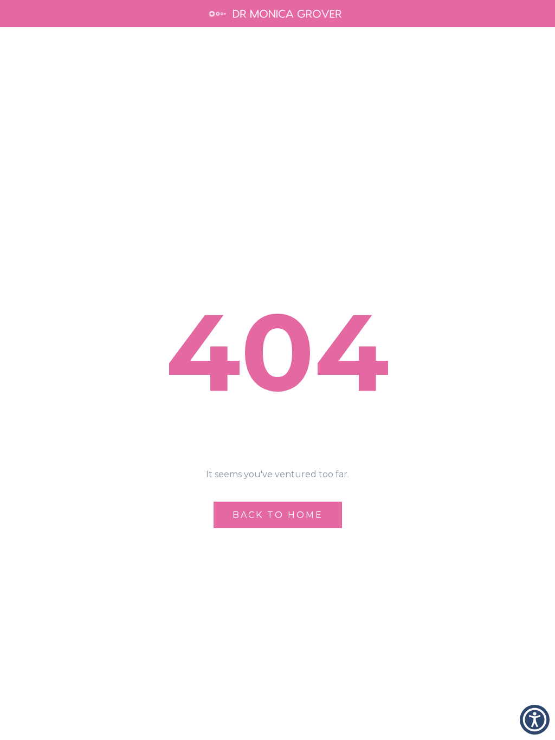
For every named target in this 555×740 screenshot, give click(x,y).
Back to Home (278, 515)
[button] (535, 720)
